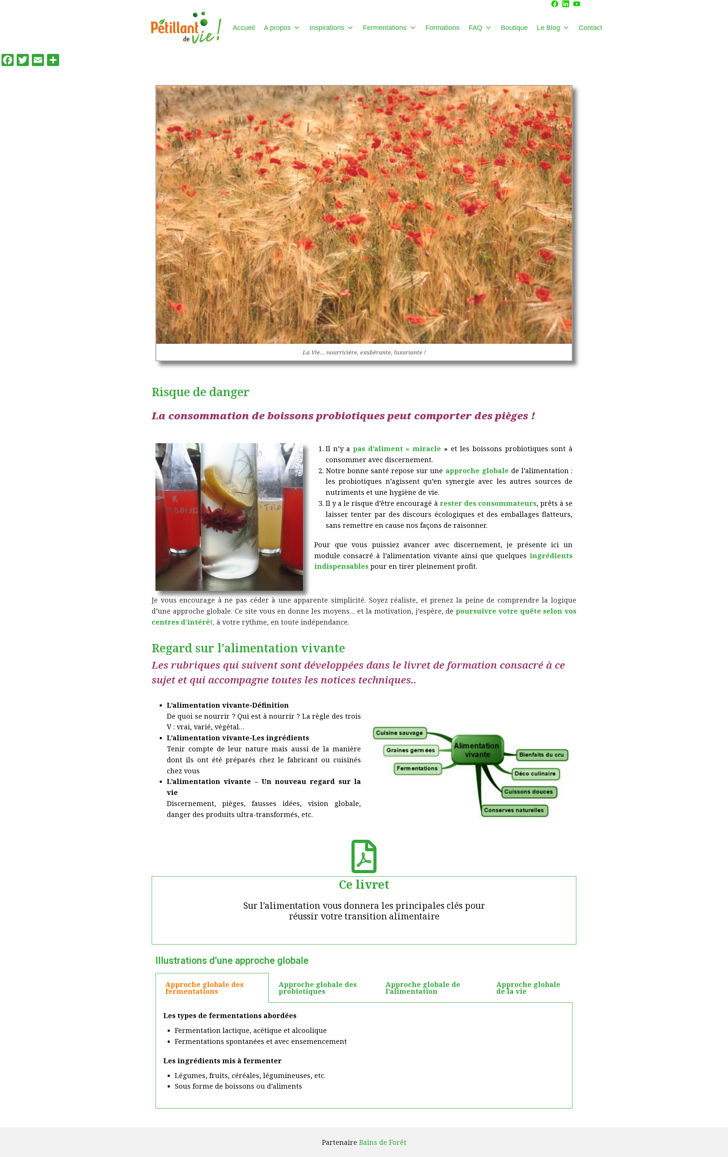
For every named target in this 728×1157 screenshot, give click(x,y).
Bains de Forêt (382, 1142)
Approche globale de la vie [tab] (528, 988)
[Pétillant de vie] (186, 28)
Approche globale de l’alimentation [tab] (423, 988)
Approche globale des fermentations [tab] (204, 988)
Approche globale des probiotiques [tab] (318, 988)
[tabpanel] (364, 1055)
